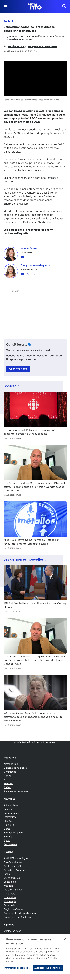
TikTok (7, 787)
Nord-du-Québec (13, 889)
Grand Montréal (12, 877)
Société (8, 21)
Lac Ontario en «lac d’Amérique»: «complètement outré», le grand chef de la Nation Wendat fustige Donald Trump (34, 487)
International (10, 817)
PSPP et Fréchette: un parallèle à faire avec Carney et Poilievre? (35, 605)
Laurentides (10, 897)
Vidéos (7, 775)
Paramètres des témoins (17, 791)
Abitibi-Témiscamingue (16, 858)
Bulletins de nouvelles (15, 767)
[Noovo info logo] (35, 6)
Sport (7, 840)
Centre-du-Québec (14, 866)
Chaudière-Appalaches (16, 870)
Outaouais (9, 905)
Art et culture (11, 805)
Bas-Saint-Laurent (13, 862)
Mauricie (8, 885)
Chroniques (10, 771)
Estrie (7, 873)
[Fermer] (64, 939)
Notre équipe (11, 763)
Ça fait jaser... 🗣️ (19, 344)
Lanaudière (10, 881)
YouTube (8, 783)
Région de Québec (14, 909)
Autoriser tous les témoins (48, 967)
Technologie (10, 844)
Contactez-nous (12, 930)
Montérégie (10, 901)
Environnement (12, 813)
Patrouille (9, 824)
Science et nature (13, 832)
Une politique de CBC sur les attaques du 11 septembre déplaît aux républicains (30, 432)
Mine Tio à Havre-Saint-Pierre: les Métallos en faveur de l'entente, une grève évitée (32, 542)
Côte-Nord (9, 893)
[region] (35, 954)
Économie (9, 809)
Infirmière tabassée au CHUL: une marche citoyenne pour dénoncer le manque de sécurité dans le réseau (33, 717)
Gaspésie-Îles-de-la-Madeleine (20, 913)
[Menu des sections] (6, 6)
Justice (8, 820)
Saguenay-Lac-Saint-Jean (18, 917)
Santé (7, 828)
